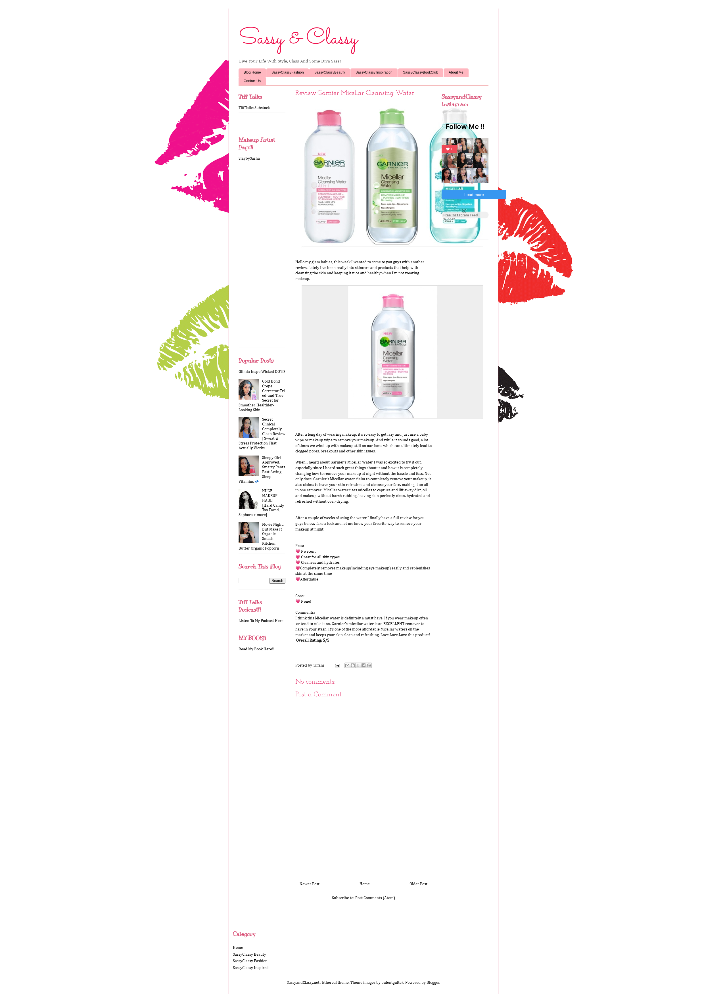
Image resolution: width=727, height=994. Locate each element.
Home (365, 884)
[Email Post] (337, 665)
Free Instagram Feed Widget (460, 215)
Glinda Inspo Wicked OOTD (262, 372)
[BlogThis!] (353, 665)
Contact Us (252, 81)
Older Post (418, 884)
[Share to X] (358, 665)
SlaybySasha (249, 158)
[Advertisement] (363, 852)
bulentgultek (392, 983)
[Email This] (347, 665)
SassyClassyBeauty (329, 72)
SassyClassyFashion (287, 72)
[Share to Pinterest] (369, 665)
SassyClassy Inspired (251, 968)
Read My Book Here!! (256, 649)
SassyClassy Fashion (250, 961)
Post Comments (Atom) (375, 898)
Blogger (433, 983)
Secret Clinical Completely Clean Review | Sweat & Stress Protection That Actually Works (262, 433)
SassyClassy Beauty (249, 955)
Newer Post (309, 884)
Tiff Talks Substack (254, 108)
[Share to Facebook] (363, 665)
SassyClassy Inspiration (374, 72)
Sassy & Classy (298, 38)
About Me (456, 72)
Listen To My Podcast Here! (262, 621)
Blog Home (252, 72)
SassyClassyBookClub (420, 72)
